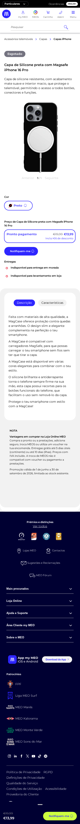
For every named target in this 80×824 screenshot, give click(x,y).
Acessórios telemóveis (18, 39)
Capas (43, 39)
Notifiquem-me (20, 251)
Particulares (12, 3)
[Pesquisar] (66, 27)
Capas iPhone (62, 39)
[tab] (24, 303)
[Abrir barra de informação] (40, 806)
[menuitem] (40, 589)
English (72, 4)
